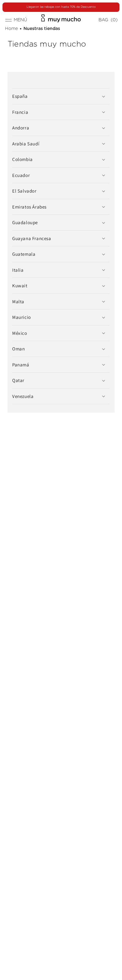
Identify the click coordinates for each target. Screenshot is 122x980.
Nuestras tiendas (41, 29)
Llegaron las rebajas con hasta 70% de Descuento (61, 7)
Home (11, 29)
